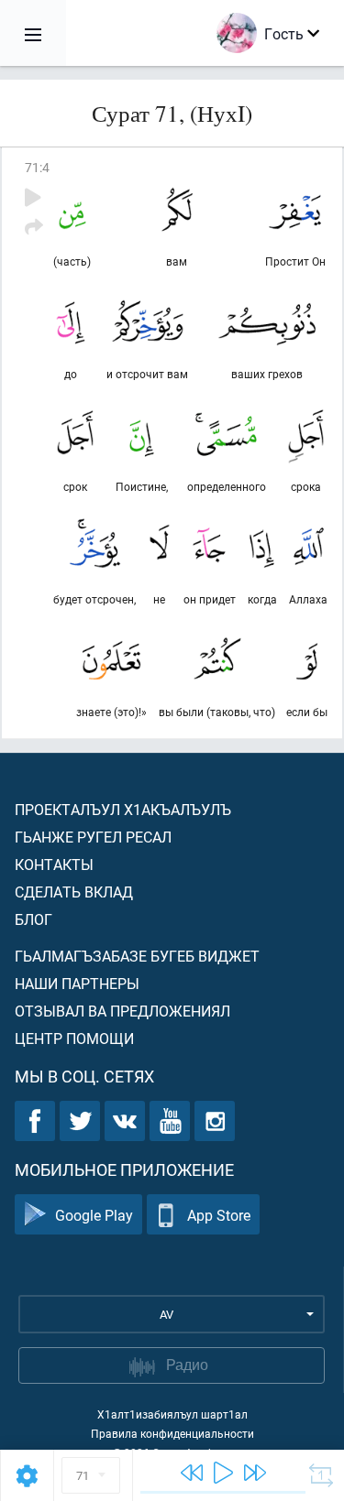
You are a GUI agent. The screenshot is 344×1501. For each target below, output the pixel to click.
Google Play (94, 1214)
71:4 (37, 167)
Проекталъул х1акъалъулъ (123, 809)
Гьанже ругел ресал (93, 836)
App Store (218, 1214)
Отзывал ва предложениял (122, 1010)
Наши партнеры (77, 983)
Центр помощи (74, 1038)
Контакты (54, 864)
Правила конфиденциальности (172, 1433)
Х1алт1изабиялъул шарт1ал (172, 1414)
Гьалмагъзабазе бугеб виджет (137, 955)
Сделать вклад (74, 891)
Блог (33, 919)
